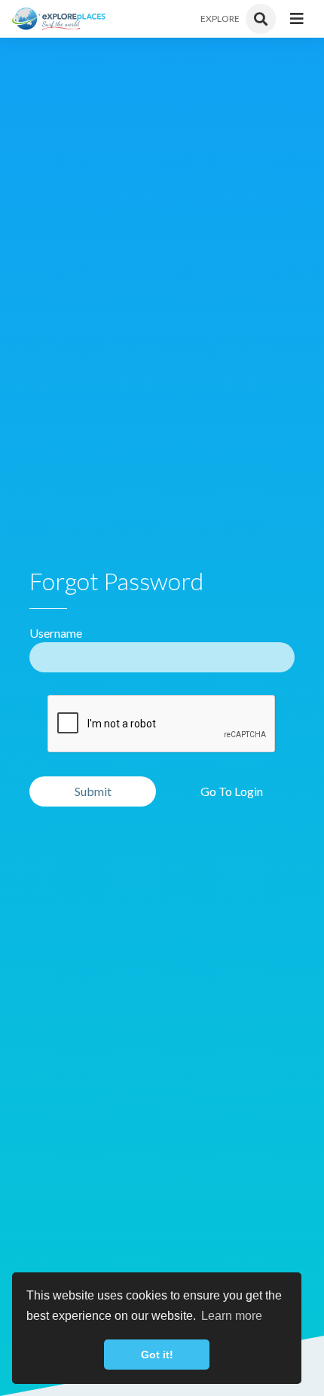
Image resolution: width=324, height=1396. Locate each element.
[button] (297, 19)
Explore (220, 18)
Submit (93, 791)
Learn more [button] (231, 1315)
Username (55, 633)
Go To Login (231, 791)
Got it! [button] (157, 1355)
